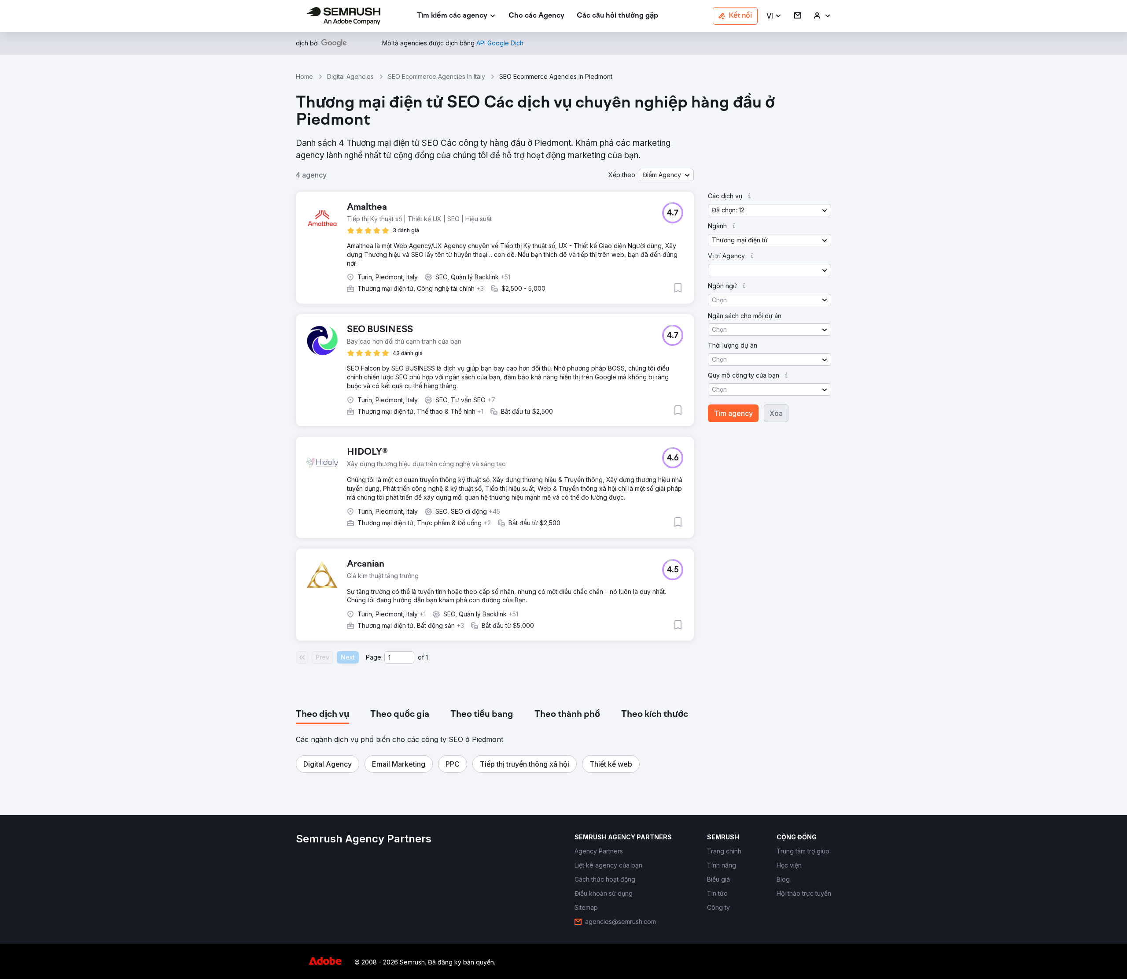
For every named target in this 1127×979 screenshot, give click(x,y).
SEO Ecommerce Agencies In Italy (436, 76)
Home (304, 76)
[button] (774, 16)
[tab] (322, 714)
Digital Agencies (350, 76)
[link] (536, 16)
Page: (374, 657)
